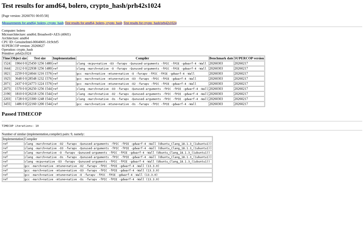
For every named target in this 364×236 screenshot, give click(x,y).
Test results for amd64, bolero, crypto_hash (93, 23)
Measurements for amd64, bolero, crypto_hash (33, 23)
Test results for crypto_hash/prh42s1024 (150, 23)
